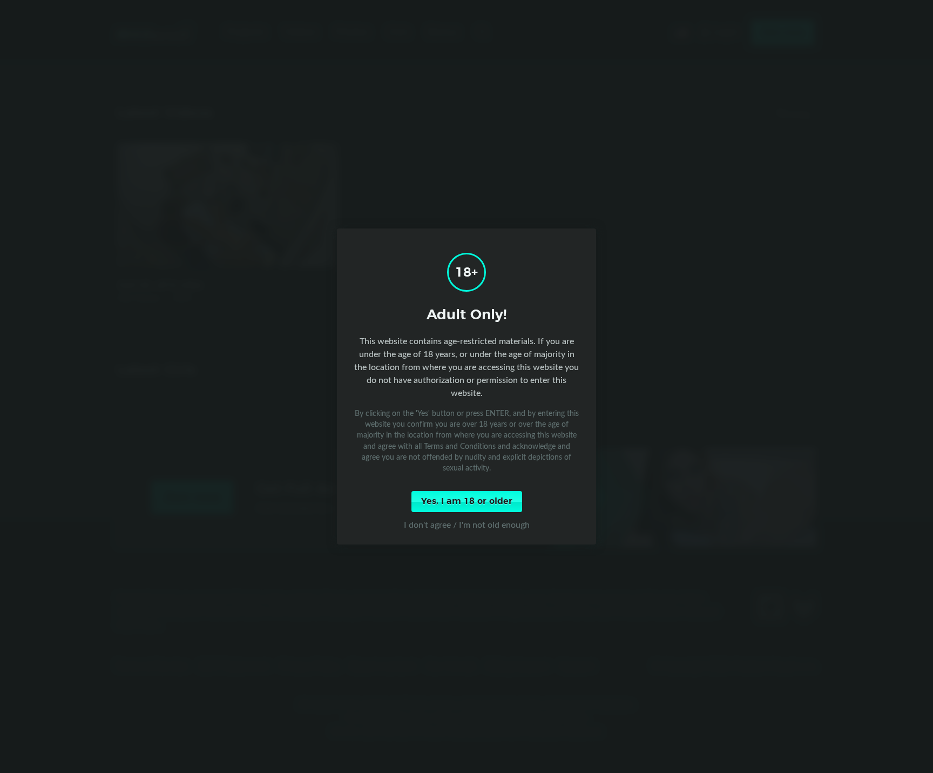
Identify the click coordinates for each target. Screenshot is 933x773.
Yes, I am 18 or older (466, 501)
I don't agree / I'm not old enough (467, 524)
